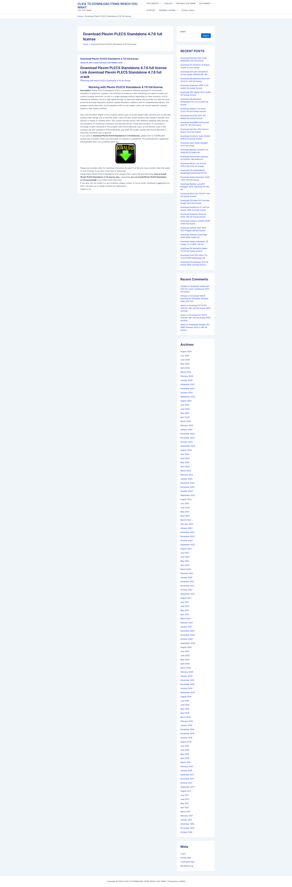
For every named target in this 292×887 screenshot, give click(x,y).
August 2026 (186, 351)
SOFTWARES (204, 3)
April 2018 (184, 758)
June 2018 (184, 750)
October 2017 (186, 783)
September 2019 (187, 692)
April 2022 (185, 565)
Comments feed (187, 862)
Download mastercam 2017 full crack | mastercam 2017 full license (194, 289)
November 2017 (187, 779)
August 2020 (186, 647)
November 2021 (187, 585)
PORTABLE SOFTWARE (186, 3)
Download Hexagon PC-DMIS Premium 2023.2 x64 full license (195, 327)
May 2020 (184, 659)
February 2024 (186, 475)
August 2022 (186, 549)
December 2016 (187, 824)
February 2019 (186, 721)
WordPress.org (186, 866)
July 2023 (184, 503)
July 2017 (184, 795)
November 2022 (187, 536)
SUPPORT (151, 10)
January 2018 (186, 770)
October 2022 (186, 540)
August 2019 (185, 696)
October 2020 (186, 639)
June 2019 (184, 705)
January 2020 (186, 676)
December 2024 (187, 433)
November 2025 (187, 388)
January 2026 (186, 380)
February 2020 (186, 672)
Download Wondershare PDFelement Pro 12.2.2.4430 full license (194, 102)
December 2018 (187, 729)
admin (183, 305)
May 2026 (184, 364)
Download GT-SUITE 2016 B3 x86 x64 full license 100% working (195, 308)
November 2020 (187, 635)
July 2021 (184, 602)
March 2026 (185, 372)
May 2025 (184, 413)
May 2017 (184, 803)
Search (183, 32)
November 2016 (187, 828)
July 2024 (184, 454)
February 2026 (186, 376)
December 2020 (187, 631)
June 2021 (184, 606)
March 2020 (185, 668)
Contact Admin (187, 10)
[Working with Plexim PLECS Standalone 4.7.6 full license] (105, 80)
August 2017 (185, 791)
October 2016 (186, 832)
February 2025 (186, 425)
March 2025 (185, 421)
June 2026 (185, 360)
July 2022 (184, 553)
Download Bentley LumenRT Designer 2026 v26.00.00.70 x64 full (194, 187)
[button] (160, 3)
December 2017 (187, 774)
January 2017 (186, 820)
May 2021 (184, 610)
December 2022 (187, 532)
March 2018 (185, 762)
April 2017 (184, 807)
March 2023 (185, 520)
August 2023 (186, 499)
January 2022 (186, 577)
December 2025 (187, 384)
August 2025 (186, 401)
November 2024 (187, 438)
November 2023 (187, 487)
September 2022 (187, 544)
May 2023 (184, 512)
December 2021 (187, 581)
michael (183, 286)
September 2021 (187, 594)
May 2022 (184, 561)
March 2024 (185, 470)
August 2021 (185, 598)
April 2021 (184, 614)
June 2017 (184, 799)
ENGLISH (168, 3)
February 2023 (186, 524)
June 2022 (185, 557)
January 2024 (186, 479)
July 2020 (184, 651)
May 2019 (184, 709)
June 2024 (185, 458)
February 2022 (186, 573)
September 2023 (187, 495)
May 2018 (184, 754)
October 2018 (186, 737)
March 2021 (185, 618)
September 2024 (187, 446)
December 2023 (187, 483)
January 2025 (186, 429)
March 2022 (185, 569)
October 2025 (186, 392)
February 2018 (186, 766)
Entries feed (185, 858)
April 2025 (185, 417)
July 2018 (184, 746)
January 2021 (186, 627)
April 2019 (184, 713)
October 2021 (186, 590)
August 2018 (185, 742)
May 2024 (184, 462)
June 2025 (185, 409)
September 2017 (187, 787)
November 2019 (187, 684)
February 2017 (186, 816)
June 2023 (185, 507)
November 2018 (187, 733)
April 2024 (185, 466)
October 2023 (186, 491)
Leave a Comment (100, 63)
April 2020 (185, 664)
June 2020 (185, 655)
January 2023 (186, 528)
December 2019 (187, 680)
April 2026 (185, 368)
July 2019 (184, 701)
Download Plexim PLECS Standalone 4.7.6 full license (109, 58)
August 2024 (186, 450)
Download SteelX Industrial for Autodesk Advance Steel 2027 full (194, 298)
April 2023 (185, 516)
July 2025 (184, 405)
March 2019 (185, 717)
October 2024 (186, 442)
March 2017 (185, 811)
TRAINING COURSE (167, 10)
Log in (183, 853)
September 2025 (187, 397)
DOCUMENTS (153, 3)
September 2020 (187, 643)
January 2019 (186, 725)
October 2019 (186, 688)
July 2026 (184, 355)
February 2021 (186, 622)
